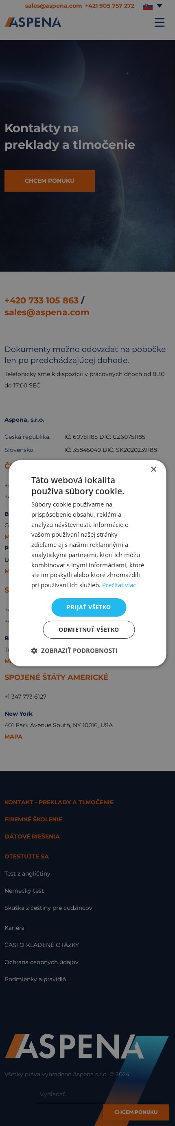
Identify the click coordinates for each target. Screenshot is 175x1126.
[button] (74, 650)
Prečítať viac (119, 585)
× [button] (153, 469)
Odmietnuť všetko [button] (89, 629)
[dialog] (87, 563)
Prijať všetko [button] (89, 607)
